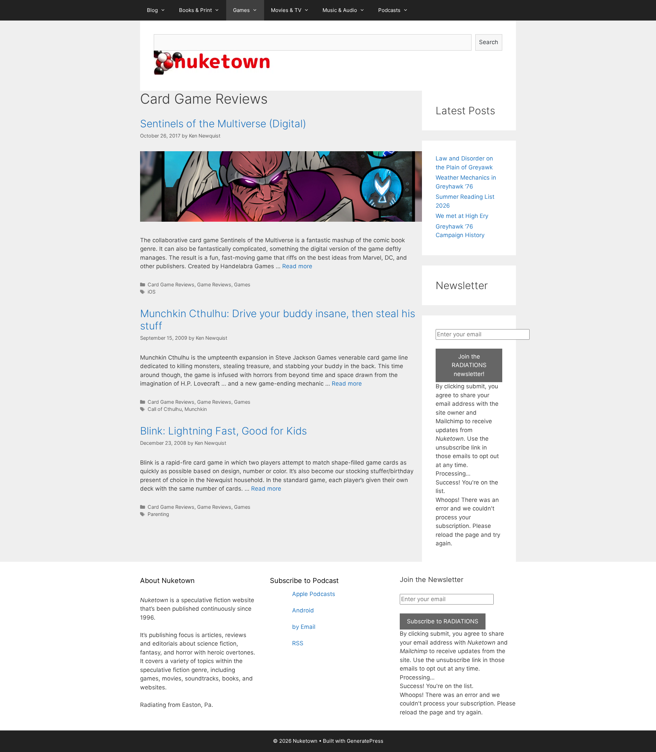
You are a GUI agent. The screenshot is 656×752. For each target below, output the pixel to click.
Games (241, 10)
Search (488, 42)
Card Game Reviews (171, 284)
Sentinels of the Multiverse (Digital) (223, 123)
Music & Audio (340, 10)
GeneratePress (365, 741)
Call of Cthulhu (165, 409)
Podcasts (389, 10)
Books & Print (195, 10)
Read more (297, 266)
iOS (151, 292)
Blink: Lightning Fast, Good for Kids (223, 431)
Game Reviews (214, 284)
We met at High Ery (462, 215)
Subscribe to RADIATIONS (442, 621)
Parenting (158, 514)
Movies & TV (286, 10)
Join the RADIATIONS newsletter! (469, 365)
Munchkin (195, 409)
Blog (152, 10)
